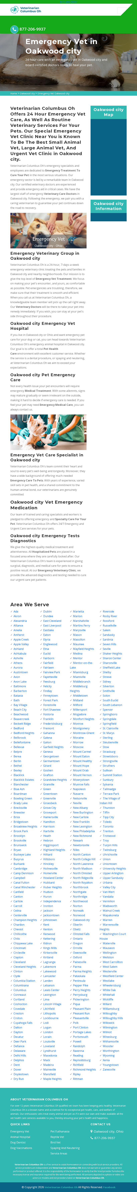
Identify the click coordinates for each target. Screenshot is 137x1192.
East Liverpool (52, 625)
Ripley (77, 1074)
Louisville (49, 1041)
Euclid (46, 653)
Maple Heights (52, 1079)
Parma (77, 966)
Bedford (19, 728)
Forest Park (50, 700)
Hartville (48, 831)
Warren (107, 920)
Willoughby (110, 1013)
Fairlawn (48, 667)
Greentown (50, 794)
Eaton (47, 635)
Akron (17, 616)
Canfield (19, 892)
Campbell (19, 878)
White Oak (109, 990)
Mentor (78, 658)
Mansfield (49, 1074)
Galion (47, 742)
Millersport (80, 709)
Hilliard (47, 854)
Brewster (19, 812)
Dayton (18, 1032)
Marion (77, 616)
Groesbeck (50, 803)
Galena (47, 737)
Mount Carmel (82, 751)
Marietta (78, 611)
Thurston (109, 808)
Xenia (106, 1060)
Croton (18, 1018)
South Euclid (110, 700)
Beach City (20, 709)
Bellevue (19, 747)
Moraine (78, 737)
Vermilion (109, 901)
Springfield (109, 723)
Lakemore (49, 966)
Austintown (21, 672)
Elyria (46, 639)
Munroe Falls (81, 784)
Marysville (79, 630)
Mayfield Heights (83, 649)
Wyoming (109, 1055)
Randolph (79, 1046)
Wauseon (109, 948)
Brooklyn (19, 836)
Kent (46, 924)
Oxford (77, 957)
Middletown (80, 695)
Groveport (49, 812)
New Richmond (82, 836)
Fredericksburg (52, 723)
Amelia (18, 630)
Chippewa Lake (23, 943)
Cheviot (18, 929)
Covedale (19, 1009)
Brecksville (20, 808)
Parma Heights (82, 971)
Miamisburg (80, 672)
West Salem (110, 966)
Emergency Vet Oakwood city (53, 93)
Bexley (18, 770)
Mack (46, 1060)
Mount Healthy (82, 761)
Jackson (48, 910)
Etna (46, 649)
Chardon (19, 924)
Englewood (50, 644)
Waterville (109, 943)
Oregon (78, 943)
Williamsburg (111, 1009)
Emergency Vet (19, 1131)
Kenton (47, 929)
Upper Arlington (113, 873)
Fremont (48, 728)
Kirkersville (50, 952)
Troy (106, 840)
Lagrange (49, 962)
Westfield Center (113, 976)
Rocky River (110, 616)
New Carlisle (81, 817)
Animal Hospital (20, 1137)
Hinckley (48, 864)
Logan (47, 1027)
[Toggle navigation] (122, 10)
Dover (17, 1069)
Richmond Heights (84, 1069)
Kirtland (48, 957)
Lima (46, 999)
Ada (16, 611)
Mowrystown (81, 780)
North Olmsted (82, 873)
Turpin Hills (110, 845)
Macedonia (50, 1055)
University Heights (114, 868)
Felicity (47, 686)
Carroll (18, 906)
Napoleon (79, 789)
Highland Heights (54, 850)
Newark (78, 840)
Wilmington (110, 1027)
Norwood (79, 915)
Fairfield (48, 663)
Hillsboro (49, 859)
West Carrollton (113, 962)
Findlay (47, 691)
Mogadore (79, 714)
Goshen (48, 770)
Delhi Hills (20, 1055)
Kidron (47, 943)
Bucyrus (19, 859)
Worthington (111, 1051)
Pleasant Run (81, 1013)
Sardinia (108, 639)
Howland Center (53, 878)
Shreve (107, 677)
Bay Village (20, 705)
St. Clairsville (110, 728)
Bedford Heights (24, 733)
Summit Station (112, 775)
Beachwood (21, 714)
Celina (17, 910)
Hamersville (50, 817)
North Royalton (83, 882)
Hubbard (48, 882)
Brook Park (21, 831)
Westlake (108, 981)
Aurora (18, 667)
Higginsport (50, 845)
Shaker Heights (112, 653)
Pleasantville (81, 1018)
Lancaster (49, 976)
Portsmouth (80, 1037)
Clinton (18, 971)
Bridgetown (21, 822)
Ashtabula (20, 653)
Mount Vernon (82, 775)
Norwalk (78, 910)
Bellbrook (20, 737)
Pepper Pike (80, 985)
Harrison (48, 826)
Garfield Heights (53, 747)
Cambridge (20, 868)
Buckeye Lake (22, 854)
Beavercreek (21, 719)
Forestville (49, 705)
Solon (106, 695)
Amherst (19, 635)
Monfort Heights (83, 719)
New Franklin (81, 822)
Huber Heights (52, 887)
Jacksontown (51, 915)
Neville (77, 803)
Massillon (79, 639)
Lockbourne (50, 1018)
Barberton (20, 691)
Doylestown (21, 1074)
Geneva (48, 751)
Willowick (108, 1023)
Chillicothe (20, 934)
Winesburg (110, 1037)
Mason (77, 635)
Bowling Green (23, 798)
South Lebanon (112, 705)
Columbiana (21, 985)
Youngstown (111, 1065)
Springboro (110, 714)
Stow (106, 747)
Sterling (108, 737)
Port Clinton (80, 1027)
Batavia (18, 695)
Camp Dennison (24, 873)
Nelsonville (80, 798)
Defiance (19, 1046)
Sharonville (110, 663)
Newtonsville (81, 845)
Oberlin (77, 924)
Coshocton (20, 1004)
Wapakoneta (111, 915)
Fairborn (48, 658)
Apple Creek (21, 639)
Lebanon (48, 985)
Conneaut (20, 995)
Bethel (18, 766)
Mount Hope (81, 766)
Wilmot (107, 1032)
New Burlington (83, 812)
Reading (78, 1055)
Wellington (109, 952)
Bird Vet (55, 1142)
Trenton (108, 831)
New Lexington (82, 826)
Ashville (18, 658)
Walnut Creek (111, 910)
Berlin (17, 761)
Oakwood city (27, 93)
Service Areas (58, 1153)
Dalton (18, 1027)
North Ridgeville (83, 878)
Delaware (19, 1051)
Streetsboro (110, 756)
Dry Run (19, 1079)
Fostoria (48, 714)
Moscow (78, 747)
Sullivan (107, 770)
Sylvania (108, 784)
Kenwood (49, 934)
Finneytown (50, 695)
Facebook (109, 1187)
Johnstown (50, 920)
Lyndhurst (49, 1051)
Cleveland (20, 962)
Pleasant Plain (82, 1009)
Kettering (49, 938)
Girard (47, 766)
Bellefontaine (22, 742)
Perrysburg (80, 995)
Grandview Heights (55, 780)
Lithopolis (49, 1013)
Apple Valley (21, 644)
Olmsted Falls (81, 934)
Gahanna (49, 733)
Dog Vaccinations (21, 1148)
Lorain (47, 1037)
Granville (48, 784)
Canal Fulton (21, 882)
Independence (52, 901)
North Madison (82, 868)
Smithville (109, 691)
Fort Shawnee (51, 709)
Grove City (49, 808)
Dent (17, 1065)
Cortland (19, 999)
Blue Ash (19, 789)
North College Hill (84, 859)
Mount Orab (81, 770)
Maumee (78, 644)
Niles (76, 850)
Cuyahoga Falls (23, 1023)
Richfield (78, 1065)
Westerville (110, 971)
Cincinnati (20, 948)
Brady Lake (21, 803)
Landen (48, 981)
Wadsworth (110, 906)
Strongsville (110, 761)
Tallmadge (109, 789)
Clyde (17, 976)
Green (47, 789)
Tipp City (108, 817)
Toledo (107, 822)
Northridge (80, 896)
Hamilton (49, 822)
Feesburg (49, 681)
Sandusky (109, 635)
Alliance (18, 625)
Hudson (48, 892)
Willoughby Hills (113, 1018)
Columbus (20, 990)
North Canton (82, 854)
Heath (47, 836)
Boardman (20, 794)
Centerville (20, 915)
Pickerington (81, 999)
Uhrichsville (110, 854)
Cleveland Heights (25, 966)
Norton (77, 906)
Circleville (19, 952)
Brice (17, 817)
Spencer (108, 709)
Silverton (108, 686)
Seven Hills (109, 644)
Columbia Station (24, 981)
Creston (19, 1013)
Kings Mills (50, 948)
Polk (76, 1023)
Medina (77, 653)
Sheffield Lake (111, 667)
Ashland (19, 649)
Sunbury (108, 780)
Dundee (48, 616)
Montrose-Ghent (83, 733)
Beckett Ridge (22, 723)
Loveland (49, 1046)
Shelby (107, 672)
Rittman (78, 1079)
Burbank (19, 864)
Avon (17, 677)
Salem (106, 630)
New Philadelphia (84, 831)
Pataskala (79, 976)
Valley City (109, 887)
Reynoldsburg (82, 1060)
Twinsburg (109, 850)
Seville (107, 649)
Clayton (18, 957)
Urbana (107, 882)
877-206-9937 (68, 2)
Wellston (108, 957)
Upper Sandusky (113, 878)
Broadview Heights (25, 826)
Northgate (79, 892)
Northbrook (80, 887)
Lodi (46, 1023)
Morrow (78, 742)
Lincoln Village (52, 1004)
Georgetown (51, 756)
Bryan (17, 850)
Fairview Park (51, 672)
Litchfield (48, 1009)
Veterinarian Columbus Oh (61, 1187)
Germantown (51, 761)
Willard (107, 1004)
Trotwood (109, 836)
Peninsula (79, 981)
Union (106, 859)
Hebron (48, 840)
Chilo (17, 938)
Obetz (77, 929)
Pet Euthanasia (59, 1131)
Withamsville (111, 1041)
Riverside (108, 611)
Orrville (77, 948)
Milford (77, 705)
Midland (78, 700)
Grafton (48, 775)
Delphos (19, 1060)
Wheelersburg (112, 985)
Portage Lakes (82, 1032)
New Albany (80, 808)
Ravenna (78, 1051)
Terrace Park (111, 794)
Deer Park (20, 1041)
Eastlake (48, 630)
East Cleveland (52, 621)
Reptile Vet (57, 1137)
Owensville (79, 952)
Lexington (49, 995)
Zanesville (109, 1069)
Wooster (108, 1046)
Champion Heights (25, 920)
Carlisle (18, 901)
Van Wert (108, 892)
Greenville (49, 798)
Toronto (108, 826)
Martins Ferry (81, 625)
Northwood (80, 901)
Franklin (48, 719)
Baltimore (20, 686)
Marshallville (81, 621)
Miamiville (79, 677)
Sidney (107, 681)
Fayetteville (50, 677)
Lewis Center (51, 990)
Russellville (109, 625)
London (48, 1032)
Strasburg (109, 751)
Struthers (109, 766)
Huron (47, 896)
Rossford (108, 621)
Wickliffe (108, 999)
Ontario (78, 938)
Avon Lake (20, 681)
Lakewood (49, 971)
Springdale (109, 719)
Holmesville (50, 868)
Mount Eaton (81, 756)
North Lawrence (83, 864)
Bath (17, 700)
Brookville (20, 840)
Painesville (79, 962)
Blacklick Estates (24, 780)
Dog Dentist (18, 1142)
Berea (17, 756)
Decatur (19, 1037)
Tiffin (106, 812)
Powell (77, 1041)
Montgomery (81, 728)
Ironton (48, 906)
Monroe (78, 723)
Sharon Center (112, 658)
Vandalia (108, 896)
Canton (18, 896)
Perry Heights (81, 990)
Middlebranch (81, 681)
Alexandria (20, 621)
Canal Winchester (24, 887)
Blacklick (19, 775)
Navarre (78, 794)
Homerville (50, 873)
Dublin (47, 611)
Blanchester (21, 784)
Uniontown (110, 864)
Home (13, 93)
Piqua (76, 1004)
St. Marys (108, 733)
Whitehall (109, 995)
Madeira (48, 1065)
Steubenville (110, 742)
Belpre (18, 751)
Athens (18, 663)
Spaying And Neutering (65, 1148)
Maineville (49, 1069)
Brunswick (20, 845)
